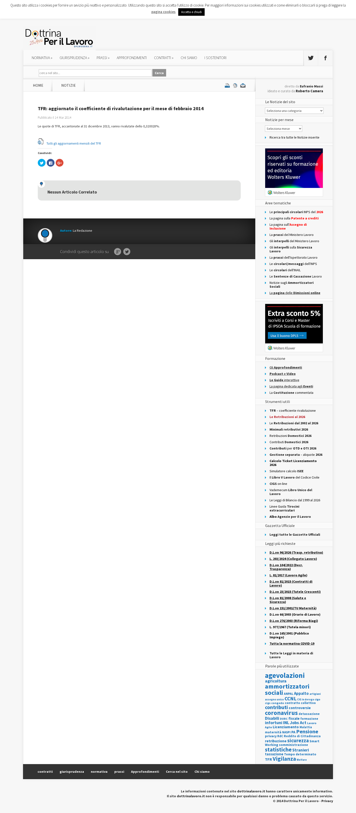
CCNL (290, 698)
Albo (290, 516)
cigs (268, 703)
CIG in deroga (305, 699)
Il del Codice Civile (294, 477)
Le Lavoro (296, 276)
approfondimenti (132, 57)
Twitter (127, 252)
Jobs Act (298, 722)
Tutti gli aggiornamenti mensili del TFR (73, 143)
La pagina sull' (288, 226)
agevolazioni (285, 675)
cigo (317, 699)
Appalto (301, 693)
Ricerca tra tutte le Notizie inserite (294, 137)
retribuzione (275, 741)
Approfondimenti (145, 771)
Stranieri (300, 750)
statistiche (278, 749)
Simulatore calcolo (286, 471)
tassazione (274, 754)
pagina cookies (163, 12)
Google (117, 252)
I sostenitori (215, 57)
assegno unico (274, 699)
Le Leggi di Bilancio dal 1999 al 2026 (295, 500)
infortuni (273, 722)
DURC (284, 718)
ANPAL (288, 694)
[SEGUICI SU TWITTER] (310, 58)
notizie (68, 85)
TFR (268, 759)
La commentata (291, 392)
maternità (273, 732)
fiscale (294, 718)
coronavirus (281, 713)
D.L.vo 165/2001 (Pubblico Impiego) (289, 635)
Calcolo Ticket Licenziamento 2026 (293, 463)
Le (294, 423)
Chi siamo (189, 57)
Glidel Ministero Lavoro (294, 241)
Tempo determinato (300, 754)
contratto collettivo (300, 703)
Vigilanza (284, 758)
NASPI (286, 732)
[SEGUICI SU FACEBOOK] (325, 58)
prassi (103, 57)
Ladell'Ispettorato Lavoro (293, 257)
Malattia (306, 727)
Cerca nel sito (177, 771)
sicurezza (298, 740)
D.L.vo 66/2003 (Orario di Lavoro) (295, 614)
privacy (271, 736)
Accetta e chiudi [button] (191, 12)
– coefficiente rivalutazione (293, 410)
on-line (278, 483)
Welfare (302, 759)
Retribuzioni (290, 436)
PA (293, 732)
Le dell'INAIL (285, 270)
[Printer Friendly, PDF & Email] (235, 85)
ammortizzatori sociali (287, 689)
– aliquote (296, 454)
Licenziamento (286, 726)
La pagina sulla (294, 218)
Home (38, 85)
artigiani (315, 694)
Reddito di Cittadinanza (302, 736)
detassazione (309, 714)
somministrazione (293, 745)
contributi (276, 707)
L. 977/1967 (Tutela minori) (290, 627)
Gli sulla (291, 249)
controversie (300, 707)
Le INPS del (296, 212)
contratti (163, 57)
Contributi (289, 442)
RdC (280, 736)
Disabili (272, 718)
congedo (277, 703)
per (293, 448)
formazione (309, 719)
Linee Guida (284, 508)
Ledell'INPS (293, 264)
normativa (42, 57)
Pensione (307, 731)
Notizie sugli (292, 284)
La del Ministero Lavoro (292, 234)
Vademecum (291, 492)
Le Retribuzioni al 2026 (287, 417)
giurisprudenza (74, 57)
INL (286, 722)
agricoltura (275, 681)
